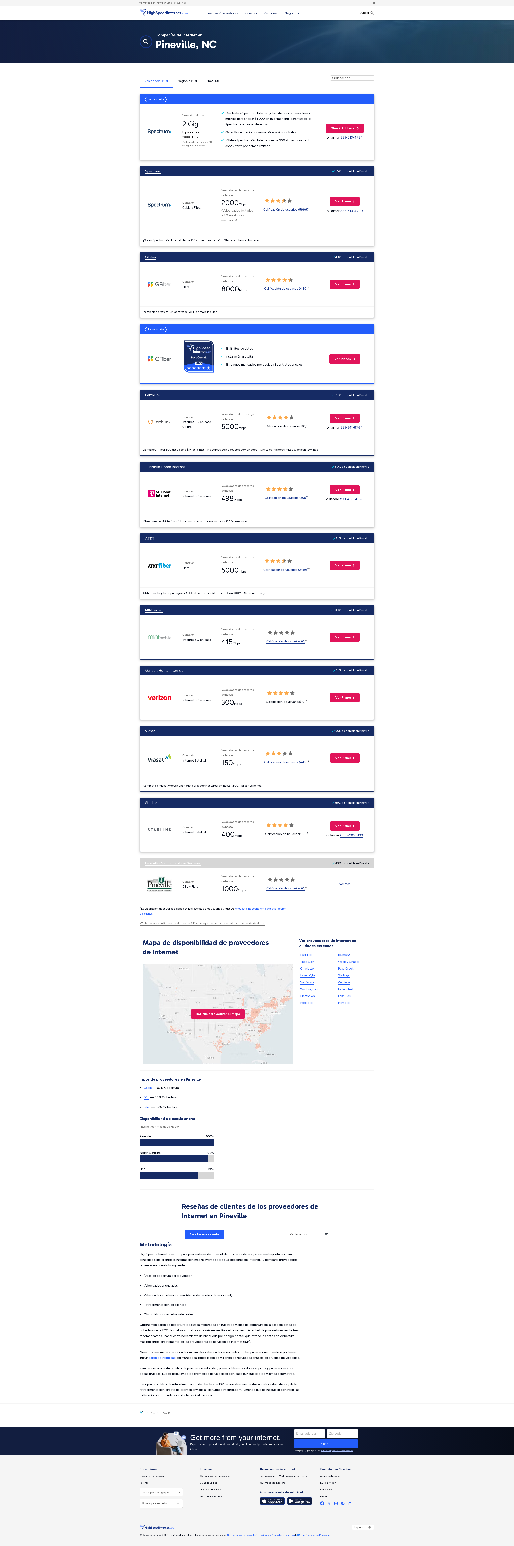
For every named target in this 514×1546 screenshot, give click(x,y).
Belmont (344, 955)
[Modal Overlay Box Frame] (257, 1441)
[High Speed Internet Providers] (164, 13)
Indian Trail (345, 989)
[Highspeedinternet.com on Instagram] (336, 1504)
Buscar (364, 13)
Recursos (271, 13)
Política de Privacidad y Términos (277, 1535)
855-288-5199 (351, 835)
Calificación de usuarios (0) (285, 641)
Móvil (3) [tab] (212, 81)
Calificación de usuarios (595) (286, 498)
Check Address (340, 128)
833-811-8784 (351, 427)
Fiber (147, 1107)
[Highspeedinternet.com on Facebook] (322, 1504)
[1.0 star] (267, 200)
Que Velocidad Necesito (272, 1482)
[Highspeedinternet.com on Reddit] (343, 1504)
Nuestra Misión (328, 1482)
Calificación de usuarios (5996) (285, 209)
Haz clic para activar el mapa (218, 1014)
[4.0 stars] (284, 200)
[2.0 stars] (272, 200)
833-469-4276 (351, 499)
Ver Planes (341, 201)
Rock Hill (306, 1003)
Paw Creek (345, 968)
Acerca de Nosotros (330, 1476)
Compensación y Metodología (242, 1535)
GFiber (150, 257)
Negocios (292, 13)
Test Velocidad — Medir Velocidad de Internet (284, 1476)
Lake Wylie (307, 975)
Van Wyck (307, 982)
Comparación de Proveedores (215, 1476)
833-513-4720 (351, 211)
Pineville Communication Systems (173, 863)
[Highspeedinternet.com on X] (329, 1504)
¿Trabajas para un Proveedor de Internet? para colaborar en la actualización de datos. (202, 923)
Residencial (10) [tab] (156, 81)
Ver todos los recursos (211, 1496)
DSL (146, 1097)
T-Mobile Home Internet (165, 467)
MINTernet (154, 610)
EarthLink (152, 395)
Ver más (345, 884)
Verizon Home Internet (164, 670)
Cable (148, 1088)
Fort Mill (306, 955)
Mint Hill (344, 1003)
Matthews (307, 996)
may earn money (151, 2)
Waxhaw (344, 982)
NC (153, 1413)
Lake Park (344, 996)
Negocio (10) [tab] (187, 81)
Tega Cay (307, 962)
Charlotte (307, 968)
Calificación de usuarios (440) (286, 288)
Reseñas (251, 13)
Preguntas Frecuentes (211, 1489)
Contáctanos (326, 1489)
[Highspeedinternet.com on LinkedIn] (350, 1504)
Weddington (309, 989)
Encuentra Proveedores (220, 13)
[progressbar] (177, 1142)
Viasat (150, 731)
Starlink (151, 802)
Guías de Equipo (208, 1482)
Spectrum (153, 171)
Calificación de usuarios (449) (286, 762)
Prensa (323, 1496)
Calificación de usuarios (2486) (285, 570)
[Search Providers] (178, 1492)
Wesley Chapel (348, 962)
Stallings (344, 975)
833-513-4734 (351, 137)
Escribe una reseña (204, 1234)
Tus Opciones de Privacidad (315, 1535)
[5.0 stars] (289, 200)
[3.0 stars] (278, 200)
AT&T (150, 538)
